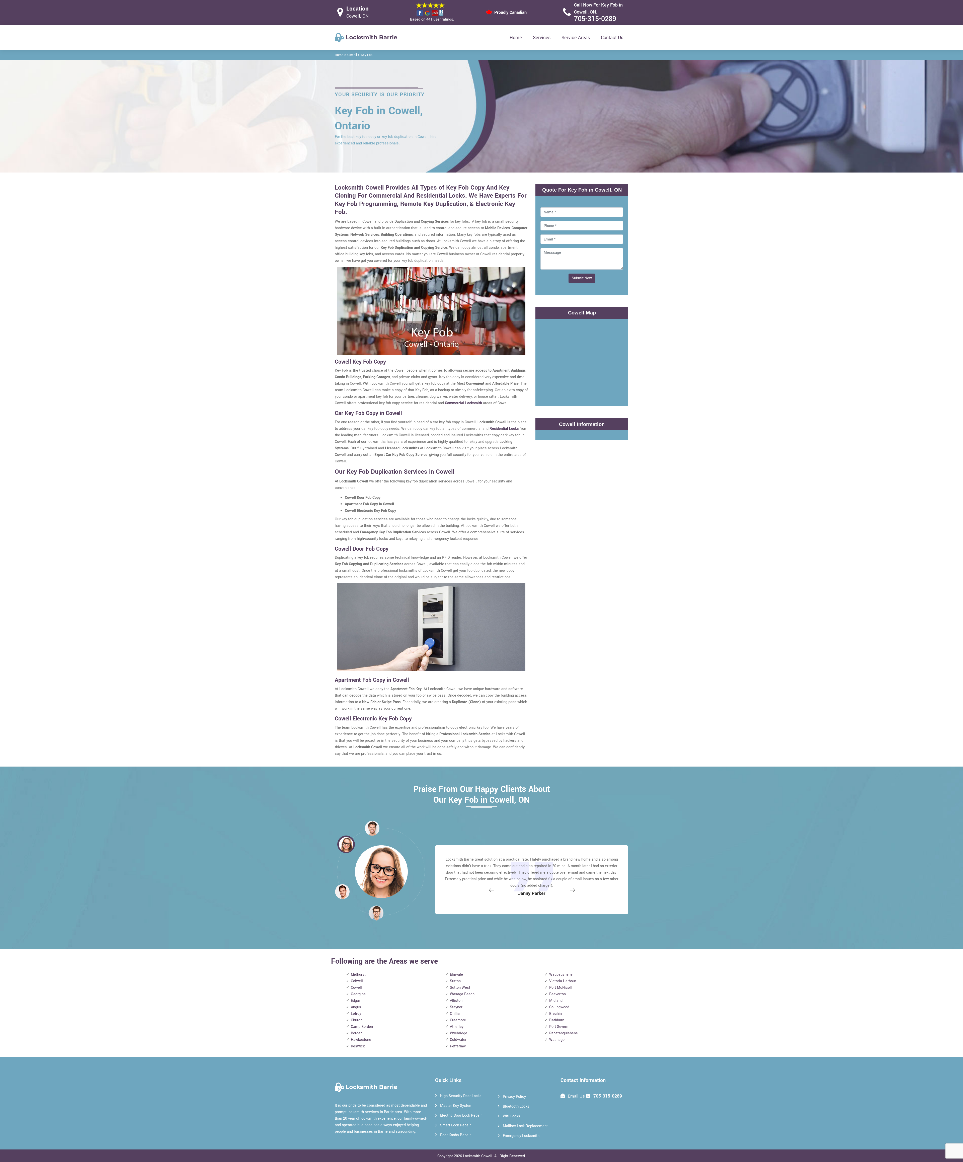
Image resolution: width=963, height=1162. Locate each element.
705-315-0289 (595, 19)
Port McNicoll (560, 987)
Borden (356, 1033)
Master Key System (456, 1105)
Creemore (458, 1020)
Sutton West (460, 987)
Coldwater (458, 1039)
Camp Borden (362, 1026)
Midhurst (358, 974)
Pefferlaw (458, 1046)
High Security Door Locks (461, 1096)
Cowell (352, 55)
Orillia (455, 1013)
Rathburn (556, 1020)
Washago (557, 1039)
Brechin (555, 1013)
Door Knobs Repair (455, 1135)
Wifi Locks (511, 1116)
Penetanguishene (563, 1033)
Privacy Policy (514, 1096)
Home (516, 37)
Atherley (456, 1026)
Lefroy (356, 1013)
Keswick (358, 1046)
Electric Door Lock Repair (461, 1115)
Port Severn (558, 1026)
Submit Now (582, 278)
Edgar (355, 1000)
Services (541, 37)
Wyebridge (458, 1033)
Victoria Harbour (562, 981)
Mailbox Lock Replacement (525, 1126)
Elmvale (456, 974)
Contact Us (612, 37)
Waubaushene (561, 974)
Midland (556, 1000)
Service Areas (575, 37)
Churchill (358, 1020)
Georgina (358, 994)
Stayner (456, 1007)
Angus (356, 1007)
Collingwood (559, 1007)
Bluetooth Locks (516, 1106)
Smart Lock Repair (455, 1125)
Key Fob (366, 55)
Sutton (455, 981)
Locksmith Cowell (477, 1156)
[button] (376, 913)
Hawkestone (361, 1039)
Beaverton (557, 994)
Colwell (357, 981)
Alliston (456, 1000)
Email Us (576, 1096)
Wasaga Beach (462, 994)
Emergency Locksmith (521, 1135)
